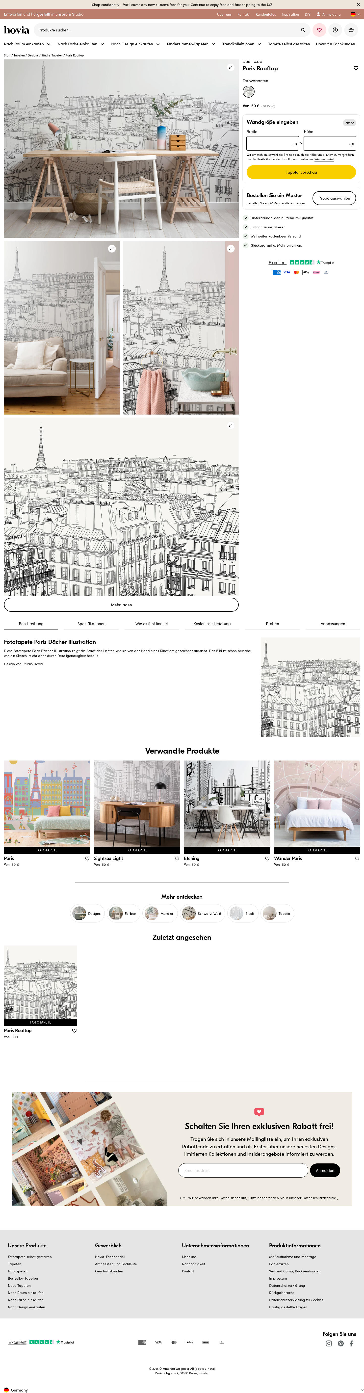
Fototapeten (17, 1271)
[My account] (335, 30)
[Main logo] (18, 30)
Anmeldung (331, 14)
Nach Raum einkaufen (26, 1292)
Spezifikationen (91, 623)
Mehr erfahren (289, 245)
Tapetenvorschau (301, 172)
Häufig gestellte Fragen (288, 1307)
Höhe (329, 137)
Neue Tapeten (19, 1285)
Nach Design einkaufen (26, 1307)
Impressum (278, 1278)
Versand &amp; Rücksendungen (294, 1271)
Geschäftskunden (109, 1271)
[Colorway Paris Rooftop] (249, 92)
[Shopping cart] (351, 30)
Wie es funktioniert (151, 623)
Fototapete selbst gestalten (30, 1256)
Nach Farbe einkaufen (26, 1299)
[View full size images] (231, 67)
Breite (272, 137)
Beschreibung (31, 623)
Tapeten (19, 55)
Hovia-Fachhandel (110, 1256)
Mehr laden (121, 604)
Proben (272, 623)
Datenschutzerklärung (287, 1285)
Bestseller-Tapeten (23, 1278)
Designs (33, 55)
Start (7, 55)
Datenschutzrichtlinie (319, 1197)
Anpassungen (333, 623)
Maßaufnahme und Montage (292, 1256)
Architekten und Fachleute (116, 1264)
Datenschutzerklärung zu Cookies (296, 1299)
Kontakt (188, 1271)
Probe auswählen (334, 198)
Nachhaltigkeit (193, 1264)
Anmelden (325, 1170)
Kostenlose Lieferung (212, 623)
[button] (353, 14)
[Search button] (303, 30)
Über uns (189, 1256)
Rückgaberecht (281, 1292)
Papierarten (279, 1264)
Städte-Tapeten (52, 55)
